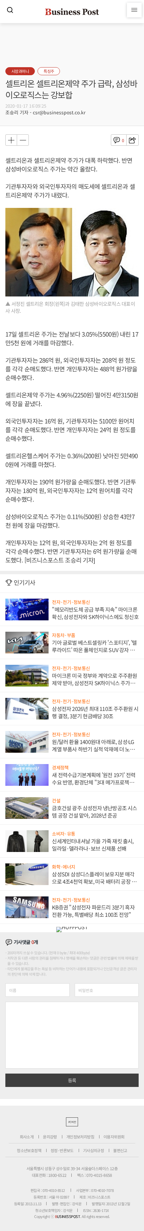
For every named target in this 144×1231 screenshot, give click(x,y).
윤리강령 (50, 1136)
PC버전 (72, 1122)
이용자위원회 (113, 1136)
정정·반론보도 (62, 1150)
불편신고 (120, 1150)
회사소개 (27, 1136)
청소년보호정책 (29, 1150)
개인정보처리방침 (80, 1136)
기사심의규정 (93, 1150)
